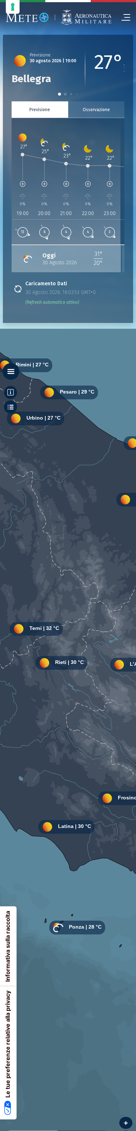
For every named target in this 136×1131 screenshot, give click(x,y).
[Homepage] (27, 17)
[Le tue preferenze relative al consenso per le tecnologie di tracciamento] (13, 7)
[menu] (123, 17)
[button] (59, 94)
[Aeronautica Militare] (86, 17)
